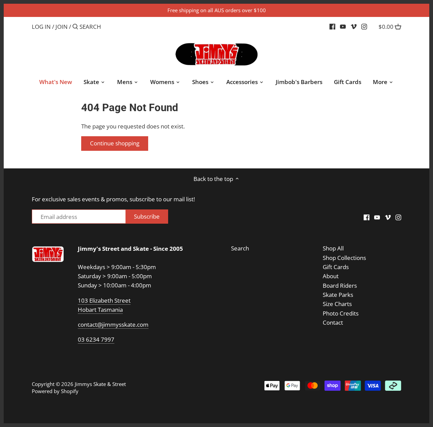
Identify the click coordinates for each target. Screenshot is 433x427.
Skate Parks (338, 295)
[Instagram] (364, 26)
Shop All (333, 248)
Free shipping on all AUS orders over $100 (216, 10)
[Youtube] (343, 26)
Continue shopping (114, 143)
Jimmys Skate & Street (100, 384)
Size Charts (337, 304)
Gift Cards (336, 267)
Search (240, 248)
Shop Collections (344, 258)
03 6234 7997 (96, 339)
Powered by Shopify (55, 391)
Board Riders (340, 285)
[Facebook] (332, 26)
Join (61, 26)
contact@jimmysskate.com (113, 324)
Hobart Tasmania (100, 309)
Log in (41, 26)
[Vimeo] (354, 26)
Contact (333, 322)
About (331, 276)
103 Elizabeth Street (104, 300)
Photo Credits (341, 313)
